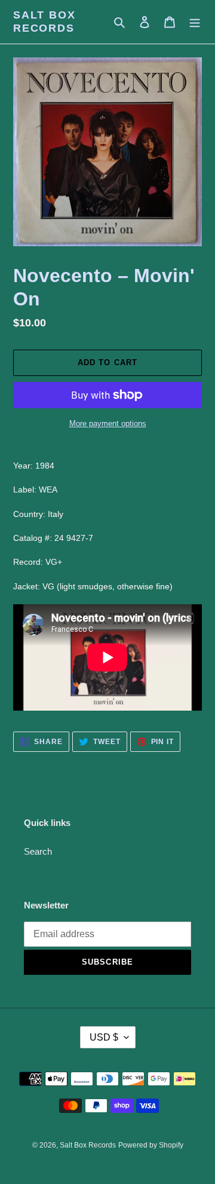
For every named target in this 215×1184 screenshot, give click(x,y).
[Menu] (194, 22)
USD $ (104, 1037)
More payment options (107, 423)
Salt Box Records (44, 21)
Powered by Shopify (150, 1145)
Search (38, 851)
